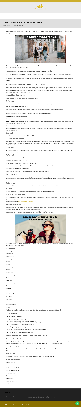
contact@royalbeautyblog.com (25, 201)
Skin (32, 16)
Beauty (20, 16)
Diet (43, 16)
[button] (77, 403)
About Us (64, 404)
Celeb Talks (49, 16)
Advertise (69, 404)
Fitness (37, 16)
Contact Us (74, 404)
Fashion (26, 16)
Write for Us (57, 16)
